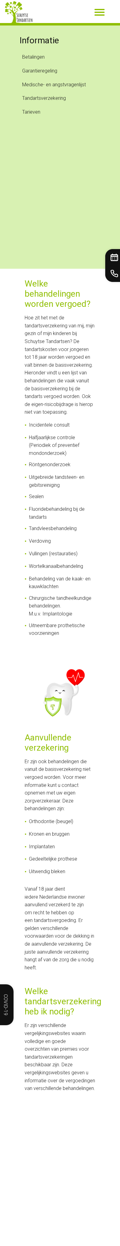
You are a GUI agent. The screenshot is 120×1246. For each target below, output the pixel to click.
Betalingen (33, 57)
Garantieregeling (39, 71)
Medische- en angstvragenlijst (54, 85)
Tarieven (31, 112)
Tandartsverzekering (44, 98)
